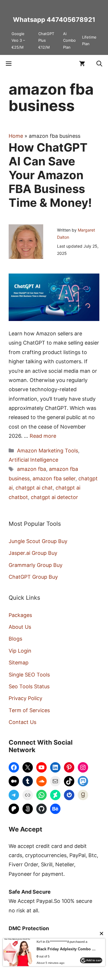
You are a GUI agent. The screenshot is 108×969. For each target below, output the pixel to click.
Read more (43, 436)
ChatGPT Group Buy (33, 577)
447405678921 (71, 19)
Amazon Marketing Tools (47, 451)
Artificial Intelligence (33, 460)
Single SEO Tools (29, 675)
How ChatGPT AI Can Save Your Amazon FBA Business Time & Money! (50, 175)
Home (16, 136)
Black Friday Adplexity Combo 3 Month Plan (66, 949)
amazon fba (31, 469)
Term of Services (29, 710)
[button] (99, 63)
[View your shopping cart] (82, 63)
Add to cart (93, 960)
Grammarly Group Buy (35, 565)
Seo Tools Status (29, 686)
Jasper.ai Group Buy (33, 553)
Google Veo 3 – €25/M (18, 40)
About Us (20, 627)
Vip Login (20, 651)
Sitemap (19, 663)
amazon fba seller (54, 478)
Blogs (15, 639)
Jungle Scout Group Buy (38, 541)
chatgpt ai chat (34, 488)
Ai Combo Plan (69, 40)
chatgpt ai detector (54, 497)
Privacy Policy (25, 698)
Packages (20, 615)
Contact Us (22, 722)
